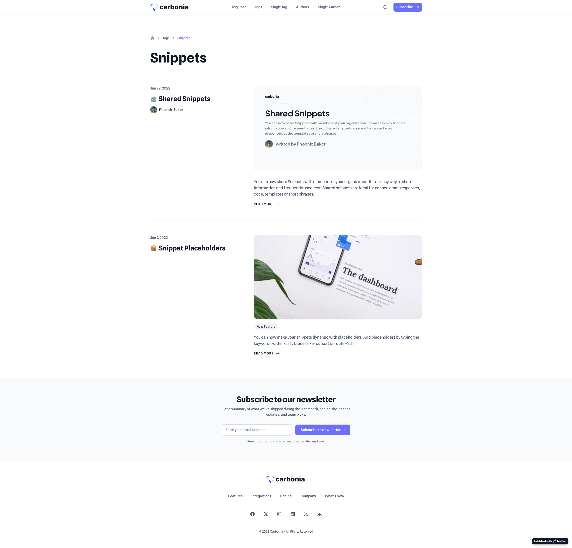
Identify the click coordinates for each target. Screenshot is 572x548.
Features (235, 496)
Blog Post (238, 7)
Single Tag (279, 7)
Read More (264, 204)
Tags (258, 7)
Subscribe (404, 7)
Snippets (183, 38)
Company (308, 496)
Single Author (329, 7)
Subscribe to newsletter (321, 430)
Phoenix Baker (171, 110)
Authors (302, 7)
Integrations (261, 496)
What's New (334, 496)
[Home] (152, 38)
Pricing (286, 496)
